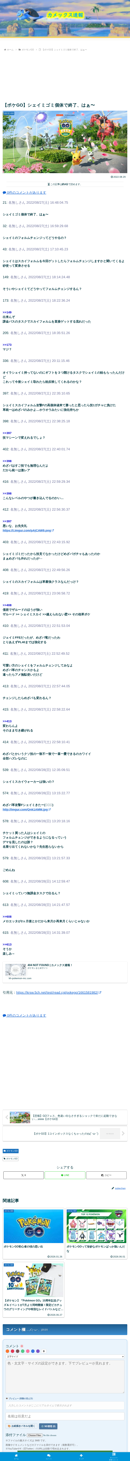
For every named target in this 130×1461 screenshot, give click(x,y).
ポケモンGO (12, 1151)
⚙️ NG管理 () (48, 1426)
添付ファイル (16, 1435)
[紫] (38, 1351)
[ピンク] (28, 1351)
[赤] (12, 1351)
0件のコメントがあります (26, 192)
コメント (15, 1346)
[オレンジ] (7, 1351)
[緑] (23, 1351)
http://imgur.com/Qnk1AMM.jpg (25, 809)
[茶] (17, 1351)
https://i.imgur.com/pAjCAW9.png (27, 530)
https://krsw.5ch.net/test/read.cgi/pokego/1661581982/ (57, 992)
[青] (33, 1351)
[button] (106, 1175)
